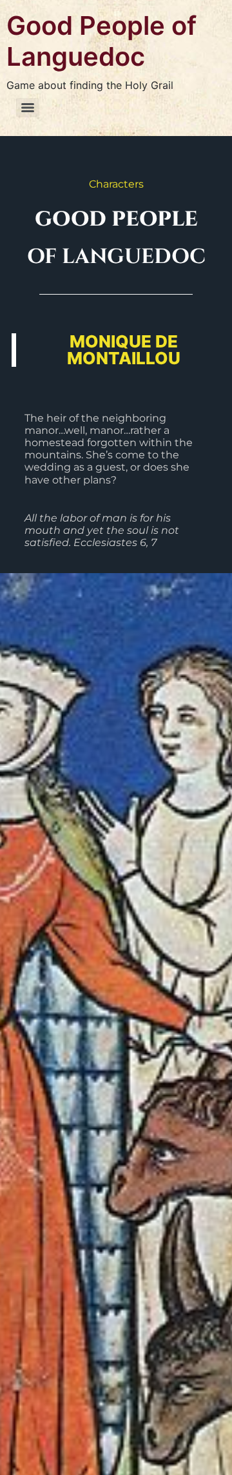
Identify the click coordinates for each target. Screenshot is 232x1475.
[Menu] (27, 107)
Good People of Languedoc (101, 41)
